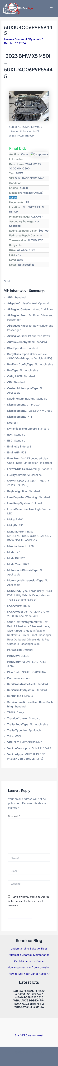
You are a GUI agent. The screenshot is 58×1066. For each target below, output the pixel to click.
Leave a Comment (15, 39)
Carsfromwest (34, 1035)
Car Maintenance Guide (29, 961)
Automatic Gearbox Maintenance (29, 954)
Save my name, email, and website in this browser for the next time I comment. (28, 901)
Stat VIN (20, 1035)
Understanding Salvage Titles (29, 948)
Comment (14, 816)
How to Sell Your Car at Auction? (29, 973)
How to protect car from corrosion (29, 967)
